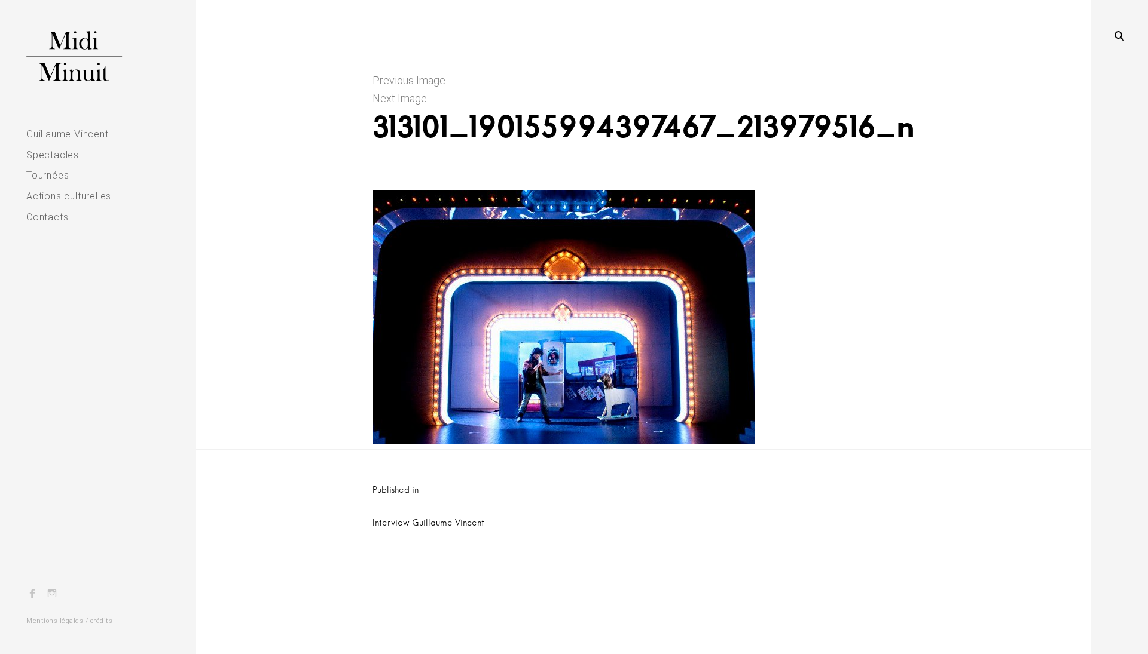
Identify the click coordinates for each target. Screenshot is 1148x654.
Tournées (47, 175)
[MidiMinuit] (98, 56)
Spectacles (52, 155)
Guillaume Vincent (67, 134)
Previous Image (409, 80)
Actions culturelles (68, 196)
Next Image (400, 98)
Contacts (47, 217)
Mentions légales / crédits (69, 621)
